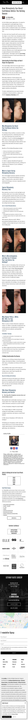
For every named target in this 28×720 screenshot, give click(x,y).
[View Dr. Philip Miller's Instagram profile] (17, 448)
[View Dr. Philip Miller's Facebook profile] (11, 448)
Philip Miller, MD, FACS (14, 583)
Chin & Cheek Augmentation (8, 504)
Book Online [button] (17, 2)
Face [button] (14, 477)
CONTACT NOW (14, 604)
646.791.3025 (14, 608)
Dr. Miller (5, 678)
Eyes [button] (14, 479)
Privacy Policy (4, 682)
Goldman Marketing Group (14, 680)
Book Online (23, 666)
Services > (14, 517)
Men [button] (14, 484)
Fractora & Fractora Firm (8, 510)
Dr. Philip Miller (9, 17)
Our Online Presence (13, 682)
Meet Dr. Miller (5, 661)
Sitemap (23, 680)
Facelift (4, 506)
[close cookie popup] (25, 703)
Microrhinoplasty (19, 268)
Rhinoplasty (14, 661)
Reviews (4, 664)
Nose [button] (14, 480)
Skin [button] (14, 482)
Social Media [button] (14, 531)
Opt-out (14, 716)
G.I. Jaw (5, 507)
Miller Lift (14, 664)
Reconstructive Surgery (8, 512)
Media (4, 666)
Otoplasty (5, 515)
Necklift (8, 506)
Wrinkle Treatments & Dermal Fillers (10, 513)
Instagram (23, 664)
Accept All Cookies (6, 716)
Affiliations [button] (14, 530)
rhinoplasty (20, 138)
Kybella (4, 509)
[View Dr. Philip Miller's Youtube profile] (14, 448)
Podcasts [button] (14, 533)
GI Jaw (13, 666)
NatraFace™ (20, 498)
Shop (22, 661)
